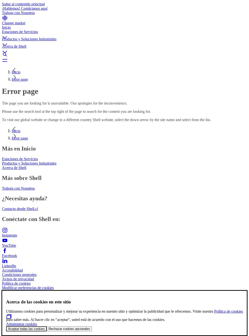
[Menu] (124, 60)
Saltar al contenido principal (23, 4)
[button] (124, 33)
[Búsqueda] (124, 54)
